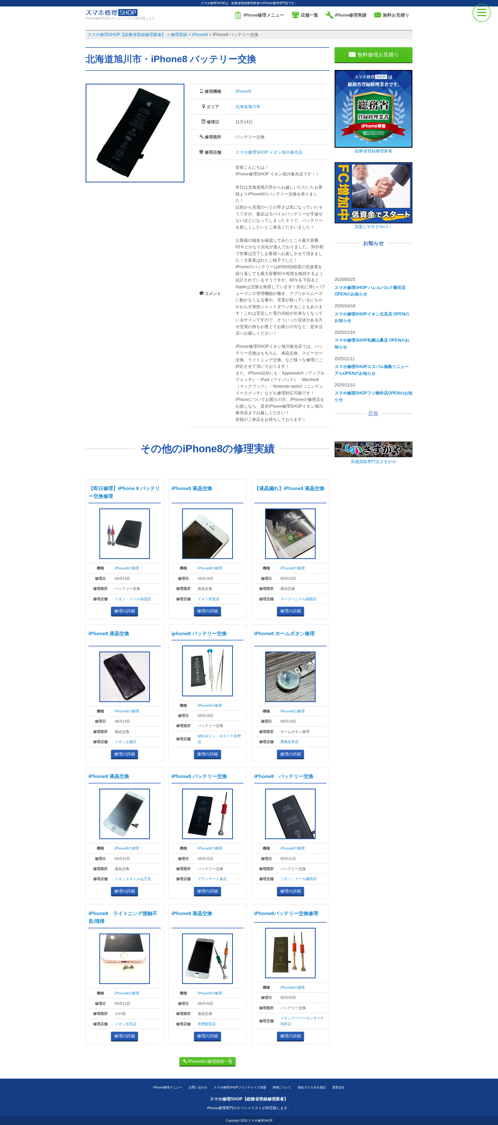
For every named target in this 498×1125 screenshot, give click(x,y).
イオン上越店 (125, 742)
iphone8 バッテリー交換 (199, 633)
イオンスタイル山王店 (133, 879)
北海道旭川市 (248, 106)
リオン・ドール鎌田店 (298, 879)
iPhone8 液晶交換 (191, 488)
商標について (282, 1087)
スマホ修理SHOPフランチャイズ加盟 (240, 1087)
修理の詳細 (124, 611)
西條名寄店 (289, 742)
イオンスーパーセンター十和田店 (302, 1021)
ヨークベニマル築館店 (298, 599)
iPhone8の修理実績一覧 (209, 1061)
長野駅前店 (207, 1024)
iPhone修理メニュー (167, 1087)
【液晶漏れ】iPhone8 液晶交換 (289, 488)
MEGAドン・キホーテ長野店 (219, 739)
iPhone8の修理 (127, 568)
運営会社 (338, 1087)
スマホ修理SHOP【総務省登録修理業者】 (249, 1099)
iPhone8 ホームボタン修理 (284, 633)
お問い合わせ (198, 1087)
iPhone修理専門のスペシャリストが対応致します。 (249, 1108)
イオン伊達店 (208, 599)
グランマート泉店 (212, 879)
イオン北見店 (125, 1024)
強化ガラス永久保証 (312, 1087)
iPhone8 (243, 91)
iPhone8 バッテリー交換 (199, 776)
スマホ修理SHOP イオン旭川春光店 (269, 152)
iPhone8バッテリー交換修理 (286, 913)
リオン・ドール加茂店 (133, 599)
